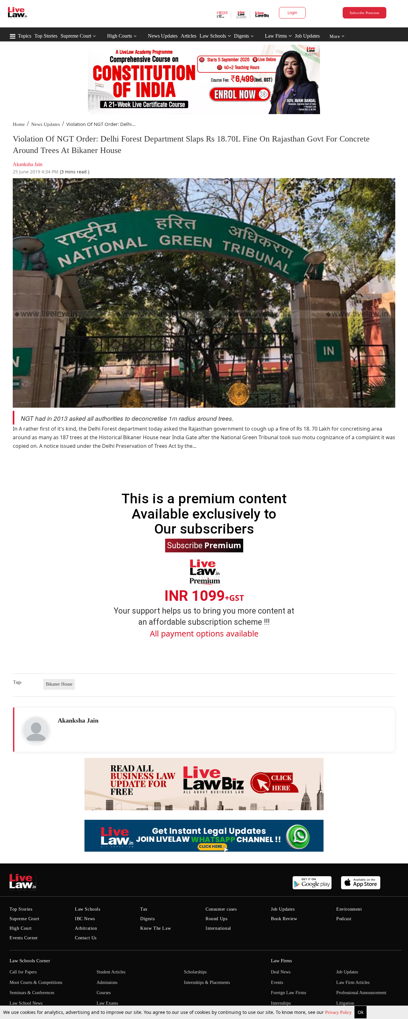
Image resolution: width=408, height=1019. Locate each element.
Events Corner (24, 937)
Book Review (284, 918)
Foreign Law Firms (288, 992)
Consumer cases (221, 909)
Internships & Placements (207, 982)
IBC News (85, 918)
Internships (281, 1003)
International (218, 928)
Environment (349, 909)
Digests (241, 36)
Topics (24, 36)
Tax (144, 909)
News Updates (163, 36)
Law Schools (213, 36)
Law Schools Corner (30, 960)
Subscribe (204, 545)
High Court (21, 928)
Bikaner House (59, 684)
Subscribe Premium (365, 13)
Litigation (345, 1003)
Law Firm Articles (352, 982)
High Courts (119, 36)
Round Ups (216, 918)
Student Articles (111, 972)
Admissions (107, 982)
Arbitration (86, 928)
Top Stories (45, 36)
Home (19, 124)
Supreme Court (76, 36)
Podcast (343, 918)
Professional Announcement (361, 992)
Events (277, 982)
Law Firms (276, 36)
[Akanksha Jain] (36, 730)
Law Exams (107, 1003)
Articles (188, 36)
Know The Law (155, 928)
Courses (104, 992)
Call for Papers (23, 972)
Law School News (26, 1003)
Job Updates (307, 36)
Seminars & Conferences (32, 992)
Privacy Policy (339, 1012)
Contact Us (86, 937)
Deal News (280, 972)
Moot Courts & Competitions (36, 982)
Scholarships (195, 972)
